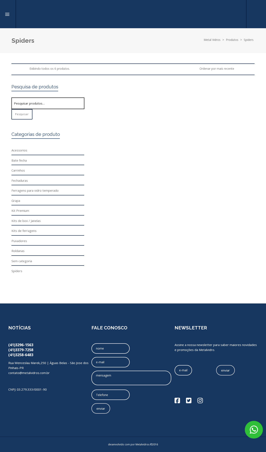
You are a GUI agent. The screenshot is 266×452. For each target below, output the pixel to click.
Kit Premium (20, 210)
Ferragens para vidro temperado (35, 190)
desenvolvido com (119, 444)
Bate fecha (19, 160)
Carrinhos (18, 170)
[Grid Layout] (25, 68)
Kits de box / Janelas (26, 221)
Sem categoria (21, 261)
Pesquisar (22, 114)
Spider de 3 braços (191, 121)
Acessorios (19, 150)
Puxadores (19, 241)
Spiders (99, 144)
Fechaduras (19, 180)
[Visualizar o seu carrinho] (238, 14)
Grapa (15, 201)
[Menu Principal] (7, 14)
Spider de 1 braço (190, 95)
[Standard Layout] (13, 68)
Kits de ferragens (24, 231)
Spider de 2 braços (232, 95)
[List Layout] (19, 68)
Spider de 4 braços (232, 121)
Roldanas (18, 251)
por (133, 444)
